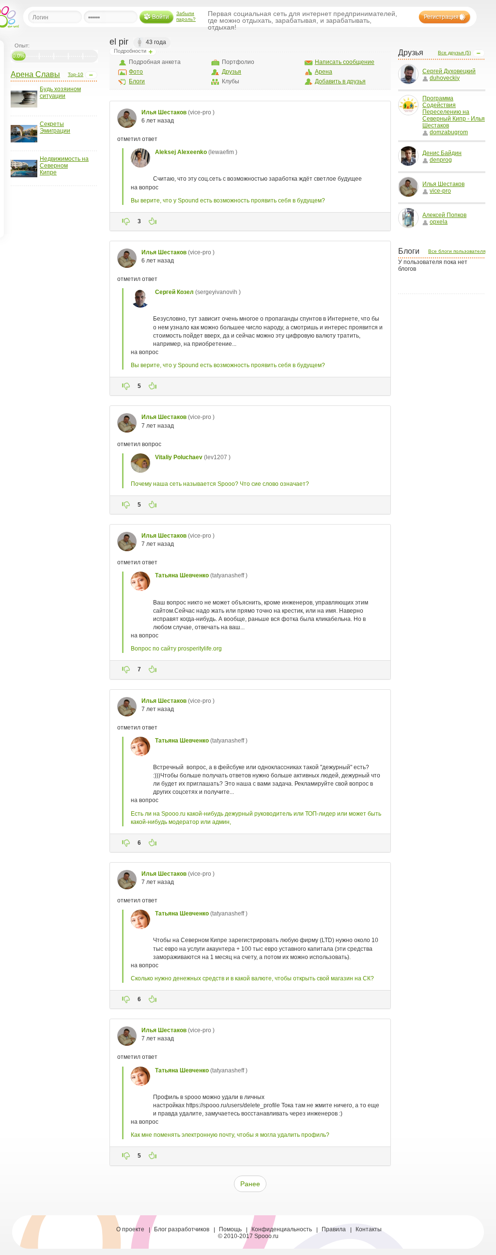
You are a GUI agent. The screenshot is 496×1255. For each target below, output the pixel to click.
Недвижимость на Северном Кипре (64, 165)
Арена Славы (35, 74)
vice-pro (440, 190)
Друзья (231, 71)
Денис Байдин (442, 153)
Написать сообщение (344, 62)
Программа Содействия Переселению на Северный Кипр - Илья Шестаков (453, 112)
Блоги (137, 81)
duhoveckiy (445, 78)
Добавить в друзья (340, 81)
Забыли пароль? (186, 16)
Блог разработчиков (181, 1229)
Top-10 (75, 74)
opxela (439, 221)
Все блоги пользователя (456, 251)
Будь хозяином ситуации (60, 92)
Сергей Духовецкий (449, 71)
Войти (160, 17)
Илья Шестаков (443, 184)
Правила (334, 1229)
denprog (441, 159)
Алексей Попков (444, 215)
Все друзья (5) (454, 52)
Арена (323, 71)
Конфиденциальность (281, 1229)
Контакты (369, 1229)
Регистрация (441, 17)
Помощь (230, 1229)
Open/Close (91, 75)
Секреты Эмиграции (55, 127)
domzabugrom (449, 132)
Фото (136, 71)
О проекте (130, 1229)
